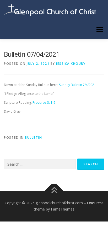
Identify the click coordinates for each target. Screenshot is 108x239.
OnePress (95, 202)
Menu (99, 29)
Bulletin (33, 137)
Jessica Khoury (70, 63)
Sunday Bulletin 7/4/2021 (77, 85)
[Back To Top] (54, 191)
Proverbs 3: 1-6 (44, 102)
